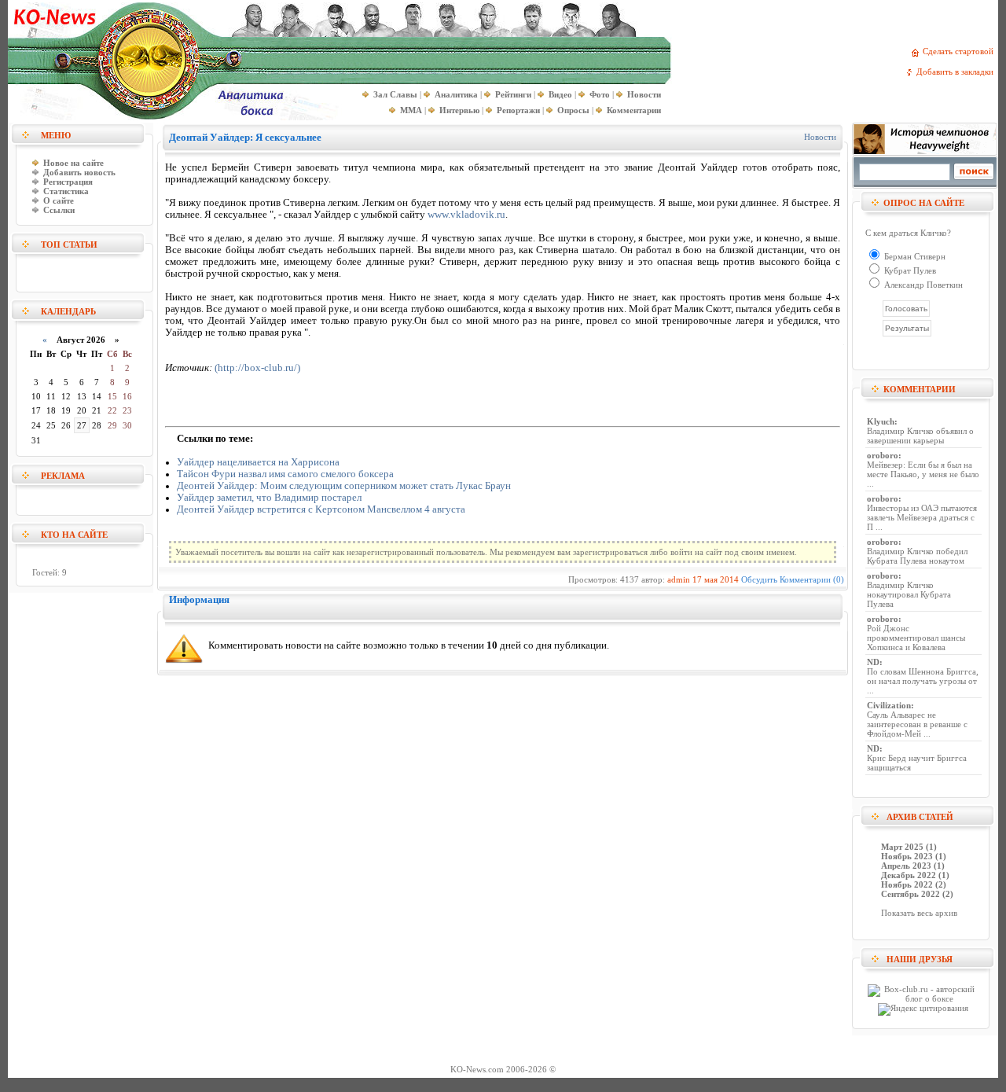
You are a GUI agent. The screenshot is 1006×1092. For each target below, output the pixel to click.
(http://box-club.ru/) (257, 367)
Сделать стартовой (960, 51)
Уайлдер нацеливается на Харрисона (258, 462)
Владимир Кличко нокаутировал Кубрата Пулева (909, 594)
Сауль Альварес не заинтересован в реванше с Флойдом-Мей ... (917, 724)
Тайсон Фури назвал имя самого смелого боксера (285, 474)
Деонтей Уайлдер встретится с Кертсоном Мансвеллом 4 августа (321, 509)
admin (678, 579)
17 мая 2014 (715, 579)
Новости (820, 137)
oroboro (882, 455)
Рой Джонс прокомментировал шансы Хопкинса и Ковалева (916, 637)
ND (873, 662)
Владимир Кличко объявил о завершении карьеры (920, 435)
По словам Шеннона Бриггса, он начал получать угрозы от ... (922, 681)
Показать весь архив (919, 912)
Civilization (889, 705)
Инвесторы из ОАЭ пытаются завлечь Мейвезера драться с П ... (922, 517)
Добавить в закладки (957, 71)
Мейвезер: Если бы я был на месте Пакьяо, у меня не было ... (923, 474)
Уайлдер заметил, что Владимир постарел (269, 497)
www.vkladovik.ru (466, 214)
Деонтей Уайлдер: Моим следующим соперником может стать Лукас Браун (344, 485)
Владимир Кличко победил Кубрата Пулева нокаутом (917, 555)
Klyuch (880, 421)
